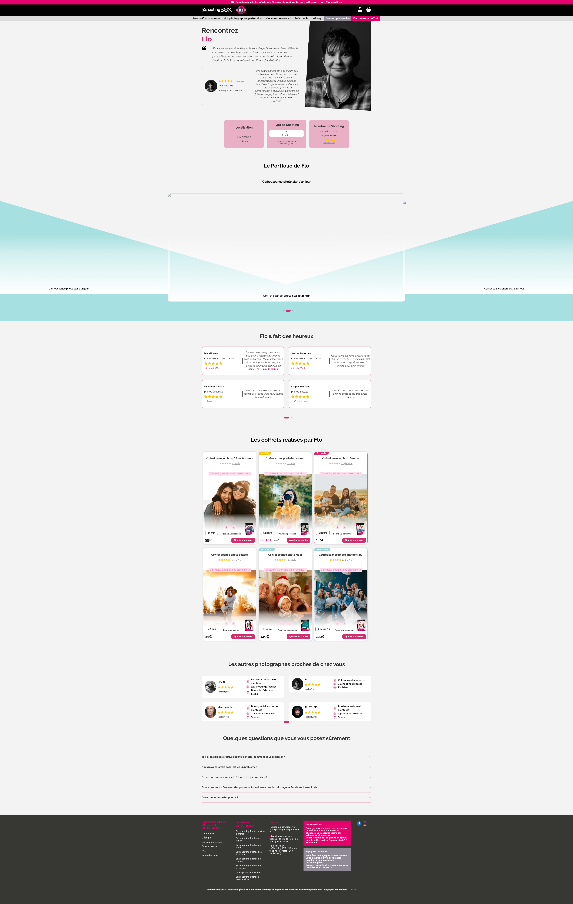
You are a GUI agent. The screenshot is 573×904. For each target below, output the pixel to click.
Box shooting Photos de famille (248, 839)
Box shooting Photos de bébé (248, 846)
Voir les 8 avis (329, 143)
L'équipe (206, 837)
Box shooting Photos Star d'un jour (249, 853)
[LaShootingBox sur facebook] (359, 825)
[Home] (217, 10)
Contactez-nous (210, 855)
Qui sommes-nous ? (279, 18)
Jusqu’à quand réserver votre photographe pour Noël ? (284, 829)
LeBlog (316, 18)
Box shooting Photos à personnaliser (247, 878)
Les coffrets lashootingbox (245, 824)
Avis (305, 18)
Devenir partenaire (337, 18)
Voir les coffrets (334, 2)
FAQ (297, 18)
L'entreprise (208, 833)
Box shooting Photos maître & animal (250, 832)
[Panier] (368, 9)
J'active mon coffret (365, 18)
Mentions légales (216, 889)
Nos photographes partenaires (243, 18)
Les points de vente (212, 842)
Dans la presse (209, 846)
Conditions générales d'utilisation (244, 889)
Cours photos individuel (248, 872)
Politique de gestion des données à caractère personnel (292, 889)
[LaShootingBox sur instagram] (365, 826)
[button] (283, 310)
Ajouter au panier (243, 540)
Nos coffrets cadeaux (207, 18)
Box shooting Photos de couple (248, 860)
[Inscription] (360, 9)
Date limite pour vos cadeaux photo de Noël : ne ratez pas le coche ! (283, 839)
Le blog (273, 822)
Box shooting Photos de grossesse (248, 867)
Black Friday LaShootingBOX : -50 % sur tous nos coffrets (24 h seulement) (283, 849)
